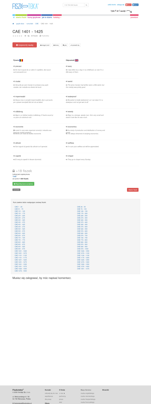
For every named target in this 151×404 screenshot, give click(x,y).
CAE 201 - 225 (20, 215)
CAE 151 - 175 (20, 213)
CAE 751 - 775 (20, 240)
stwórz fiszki (21, 17)
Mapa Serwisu (86, 390)
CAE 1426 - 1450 (21, 268)
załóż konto (112, 4)
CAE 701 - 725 (20, 238)
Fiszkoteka (45, 36)
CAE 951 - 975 (20, 249)
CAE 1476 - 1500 (21, 271)
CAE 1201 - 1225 (21, 260)
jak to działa (47, 17)
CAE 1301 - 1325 (21, 264)
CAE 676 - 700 (82, 235)
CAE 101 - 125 (20, 211)
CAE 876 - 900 (82, 244)
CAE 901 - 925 (20, 246)
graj (65, 45)
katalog (56, 17)
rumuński (16, 190)
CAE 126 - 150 (82, 211)
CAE (14, 176)
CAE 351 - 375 (20, 222)
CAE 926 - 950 (82, 246)
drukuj (57, 45)
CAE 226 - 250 (82, 215)
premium (134, 17)
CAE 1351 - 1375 (21, 266)
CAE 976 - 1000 (82, 249)
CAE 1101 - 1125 (21, 255)
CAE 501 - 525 (20, 229)
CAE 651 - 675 (20, 235)
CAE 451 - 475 (20, 226)
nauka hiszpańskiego (88, 399)
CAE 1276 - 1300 (83, 262)
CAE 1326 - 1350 (83, 264)
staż (60, 402)
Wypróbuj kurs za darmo (24, 184)
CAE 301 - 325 (20, 220)
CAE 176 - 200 (82, 213)
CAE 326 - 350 (82, 220)
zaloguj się (120, 4)
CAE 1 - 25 (18, 207)
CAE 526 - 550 (82, 229)
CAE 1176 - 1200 (83, 257)
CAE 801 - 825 (20, 242)
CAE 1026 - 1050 (83, 251)
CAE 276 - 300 (82, 218)
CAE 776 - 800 (82, 240)
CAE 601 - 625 (20, 233)
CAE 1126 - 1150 (83, 255)
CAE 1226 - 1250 (83, 260)
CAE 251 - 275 (20, 218)
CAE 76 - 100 (82, 209)
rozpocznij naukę (25, 44)
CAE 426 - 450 (82, 224)
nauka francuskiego (87, 402)
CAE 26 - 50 (81, 207)
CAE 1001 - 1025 (21, 251)
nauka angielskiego (87, 393)
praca (61, 399)
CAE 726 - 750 (82, 238)
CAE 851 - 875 (20, 244)
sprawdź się (75, 45)
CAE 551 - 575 (20, 231)
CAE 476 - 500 (82, 226)
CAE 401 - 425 (20, 224)
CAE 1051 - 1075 (21, 253)
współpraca (49, 396)
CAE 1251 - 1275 (21, 262)
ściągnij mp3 (45, 45)
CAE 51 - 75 (19, 209)
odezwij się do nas (51, 393)
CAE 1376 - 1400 (83, 266)
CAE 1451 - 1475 (83, 268)
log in (129, 5)
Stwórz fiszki (132, 190)
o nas (61, 393)
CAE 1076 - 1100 (83, 253)
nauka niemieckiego (88, 396)
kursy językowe (34, 17)
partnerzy (62, 396)
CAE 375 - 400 (82, 222)
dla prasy (48, 399)
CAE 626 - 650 (82, 233)
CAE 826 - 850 (82, 242)
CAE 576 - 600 (82, 231)
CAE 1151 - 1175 (21, 257)
